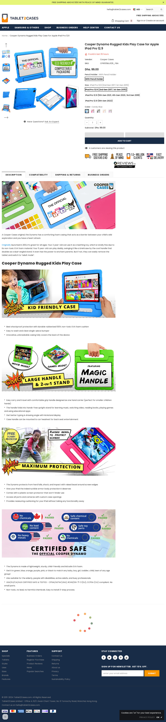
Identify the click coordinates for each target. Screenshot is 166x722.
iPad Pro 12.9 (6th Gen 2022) (99, 100)
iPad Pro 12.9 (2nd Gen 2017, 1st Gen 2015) (106, 89)
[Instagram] (115, 657)
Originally (6, 245)
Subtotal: (89, 127)
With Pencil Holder (94, 79)
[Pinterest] (121, 657)
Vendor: (88, 59)
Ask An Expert (52, 121)
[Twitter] (109, 657)
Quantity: (89, 117)
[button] (104, 135)
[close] (163, 2)
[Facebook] (103, 657)
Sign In (140, 20)
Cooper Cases (107, 59)
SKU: (87, 63)
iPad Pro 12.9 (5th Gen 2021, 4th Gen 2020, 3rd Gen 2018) (112, 95)
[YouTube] (126, 657)
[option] (47, 81)
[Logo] (20, 18)
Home (5, 35)
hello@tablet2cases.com (28, 705)
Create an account (155, 20)
